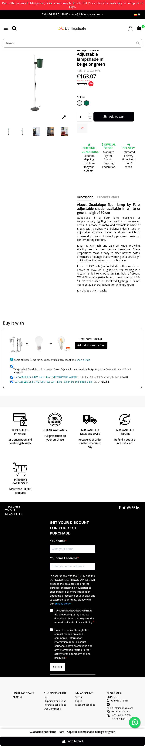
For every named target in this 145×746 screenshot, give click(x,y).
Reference (83, 70)
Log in (78, 700)
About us (17, 696)
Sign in (79, 696)
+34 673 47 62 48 (120, 711)
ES (138, 14)
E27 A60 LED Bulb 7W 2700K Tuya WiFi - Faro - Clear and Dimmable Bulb (53, 381)
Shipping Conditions (55, 700)
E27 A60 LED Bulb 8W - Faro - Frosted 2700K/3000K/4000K (46, 377)
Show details (83, 359)
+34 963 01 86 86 (57, 14)
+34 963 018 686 (119, 700)
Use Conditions (52, 708)
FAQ (46, 696)
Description (85, 197)
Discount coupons (85, 704)
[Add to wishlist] (82, 128)
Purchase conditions (55, 704)
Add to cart (116, 117)
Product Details (108, 197)
